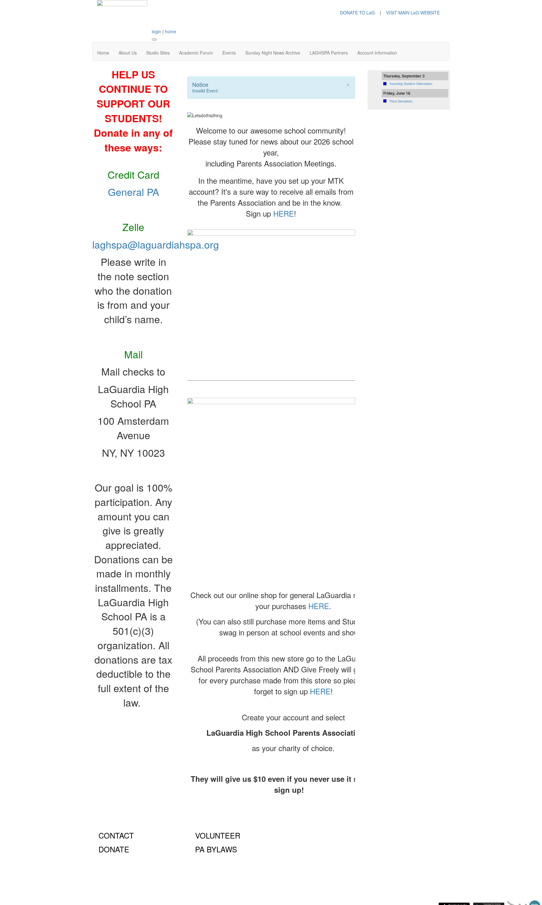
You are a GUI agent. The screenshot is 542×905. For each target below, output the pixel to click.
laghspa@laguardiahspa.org (155, 244)
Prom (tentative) (401, 101)
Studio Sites (158, 53)
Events (229, 53)
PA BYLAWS (216, 849)
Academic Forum (196, 53)
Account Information (377, 53)
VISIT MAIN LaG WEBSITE (413, 12)
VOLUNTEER (217, 835)
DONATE (113, 849)
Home (103, 53)
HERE (283, 213)
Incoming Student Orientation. (411, 84)
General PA (133, 191)
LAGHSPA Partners (329, 53)
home (170, 31)
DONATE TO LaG (357, 12)
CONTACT (116, 835)
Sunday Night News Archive (272, 53)
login (156, 31)
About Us (128, 53)
